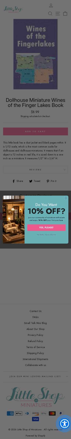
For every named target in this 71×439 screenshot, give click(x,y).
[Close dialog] (65, 198)
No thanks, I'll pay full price (46, 234)
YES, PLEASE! (46, 227)
